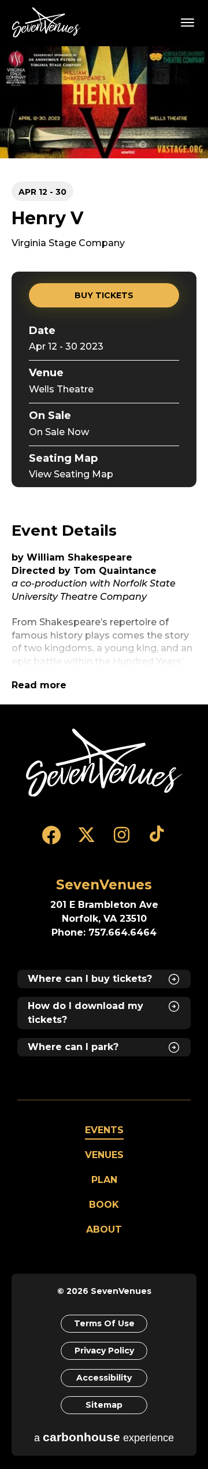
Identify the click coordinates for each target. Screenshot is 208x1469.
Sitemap (104, 1405)
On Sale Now (59, 431)
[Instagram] (121, 840)
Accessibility (104, 1377)
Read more (39, 685)
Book (104, 1204)
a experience (104, 1437)
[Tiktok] (156, 840)
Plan (104, 1179)
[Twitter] (86, 840)
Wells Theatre (61, 389)
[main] (104, 375)
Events (104, 1130)
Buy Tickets (104, 295)
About (104, 1229)
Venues (104, 1154)
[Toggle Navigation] (187, 22)
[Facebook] (51, 840)
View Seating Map (71, 474)
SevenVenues (49, 22)
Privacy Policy (104, 1350)
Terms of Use (104, 1323)
